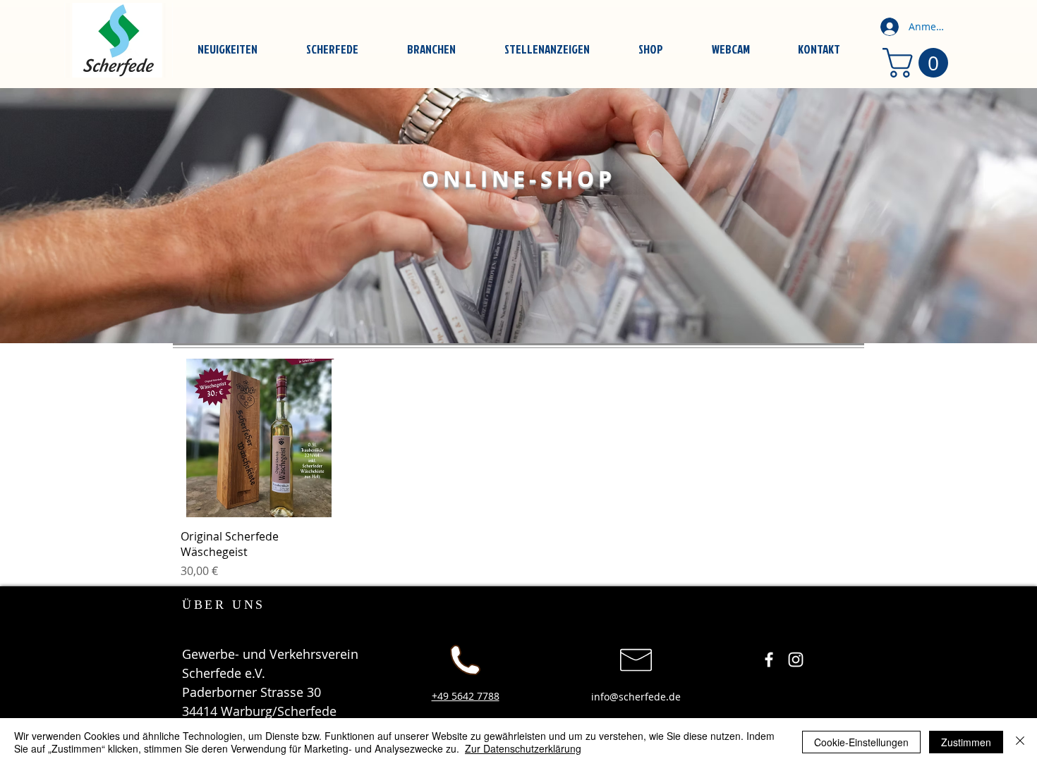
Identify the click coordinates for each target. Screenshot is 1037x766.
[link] (919, 63)
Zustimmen (966, 742)
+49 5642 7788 (465, 696)
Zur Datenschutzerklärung (523, 748)
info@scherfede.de (636, 696)
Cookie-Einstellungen (861, 742)
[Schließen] (1020, 742)
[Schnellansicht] (260, 438)
